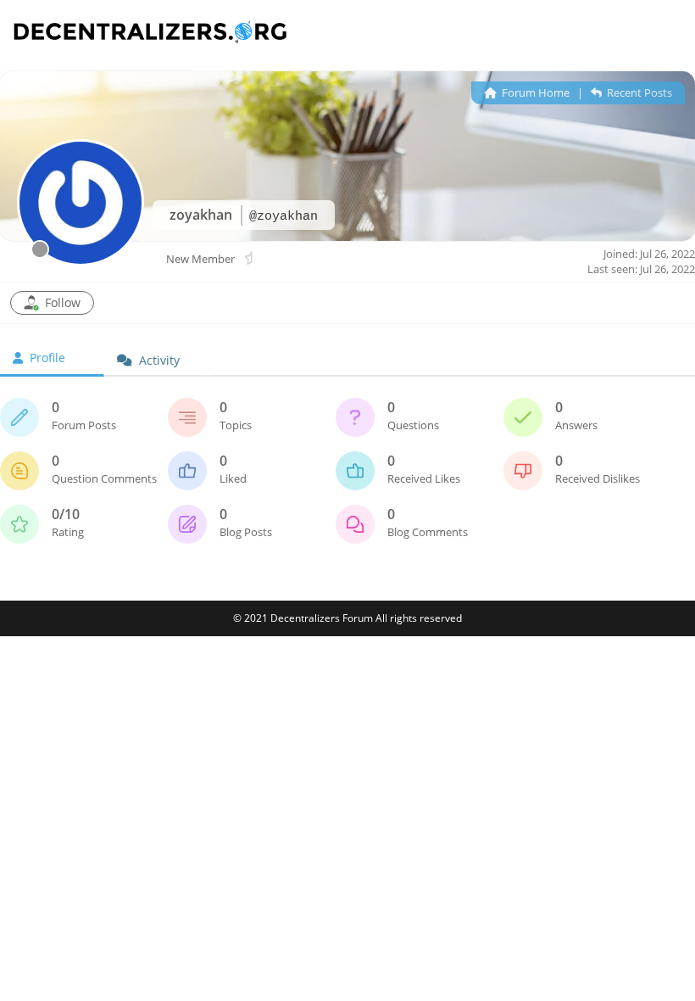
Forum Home (534, 92)
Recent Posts (638, 92)
